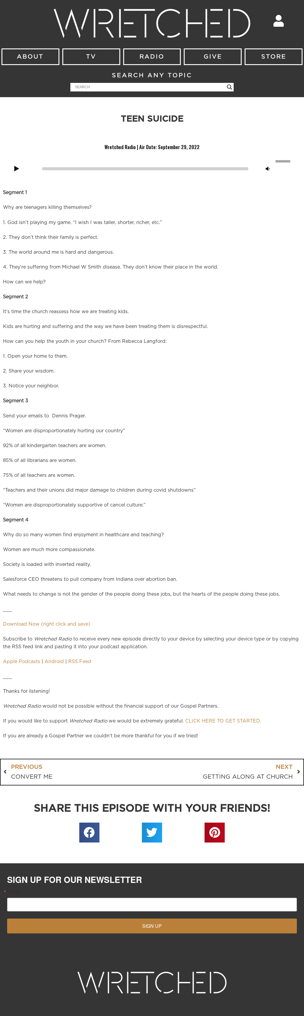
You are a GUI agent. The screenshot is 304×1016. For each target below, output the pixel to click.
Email (13, 891)
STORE (273, 57)
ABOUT (30, 57)
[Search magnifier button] (229, 87)
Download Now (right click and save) (46, 624)
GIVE (213, 57)
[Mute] (268, 169)
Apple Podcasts (21, 661)
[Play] (16, 169)
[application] (152, 168)
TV (91, 57)
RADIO (152, 57)
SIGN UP (152, 925)
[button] (89, 833)
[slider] (284, 160)
